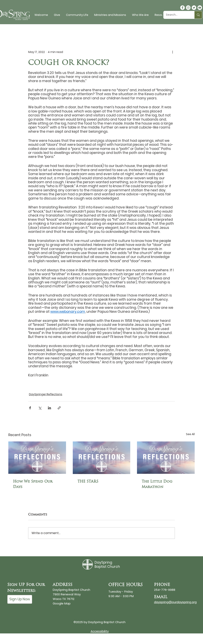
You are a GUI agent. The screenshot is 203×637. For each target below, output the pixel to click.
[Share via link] (59, 408)
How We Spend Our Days (33, 484)
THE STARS (88, 481)
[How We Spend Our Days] (37, 457)
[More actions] (172, 52)
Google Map (62, 603)
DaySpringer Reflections (45, 394)
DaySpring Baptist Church (107, 564)
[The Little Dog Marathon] (166, 457)
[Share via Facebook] (30, 408)
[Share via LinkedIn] (49, 408)
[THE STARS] (101, 457)
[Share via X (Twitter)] (40, 408)
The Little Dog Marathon (157, 484)
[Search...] (198, 15)
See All (190, 434)
